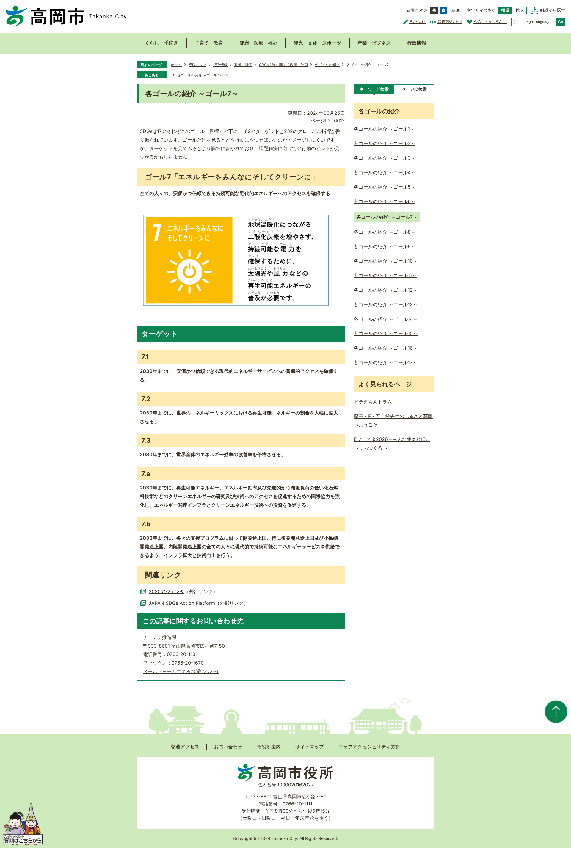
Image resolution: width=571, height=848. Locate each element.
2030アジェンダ (166, 591)
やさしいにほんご (490, 21)
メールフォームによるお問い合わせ (181, 671)
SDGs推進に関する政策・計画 (283, 64)
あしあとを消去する (227, 75)
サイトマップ (309, 747)
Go (560, 22)
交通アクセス (185, 747)
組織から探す (552, 9)
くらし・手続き (161, 43)
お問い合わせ (228, 747)
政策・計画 (243, 64)
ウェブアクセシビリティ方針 (369, 747)
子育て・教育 (208, 43)
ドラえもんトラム (373, 402)
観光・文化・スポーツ (317, 43)
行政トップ (197, 64)
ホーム (176, 64)
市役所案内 (269, 747)
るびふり (417, 21)
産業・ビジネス (374, 43)
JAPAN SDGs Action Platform (182, 603)
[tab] (374, 89)
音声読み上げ (449, 21)
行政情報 (416, 43)
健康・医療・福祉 (258, 43)
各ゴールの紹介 (327, 64)
